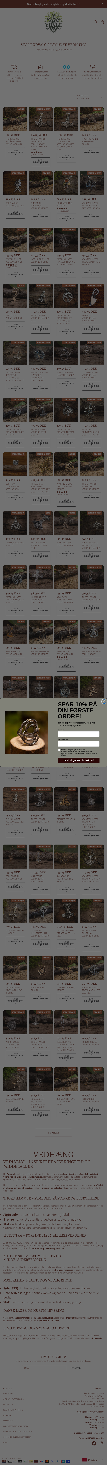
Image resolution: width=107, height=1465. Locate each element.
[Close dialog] (104, 701)
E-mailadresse (63, 740)
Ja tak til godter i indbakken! (78, 760)
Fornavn (61, 730)
